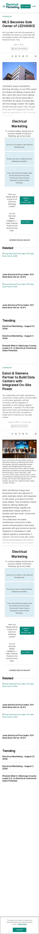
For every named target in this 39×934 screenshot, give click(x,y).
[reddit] (23, 56)
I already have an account (19, 240)
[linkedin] (16, 56)
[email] (27, 56)
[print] (36, 56)
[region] (19, 925)
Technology (7, 16)
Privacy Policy (22, 924)
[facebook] (12, 56)
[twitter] (19, 56)
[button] (3, 6)
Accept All (19, 930)
